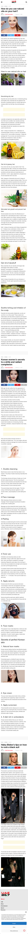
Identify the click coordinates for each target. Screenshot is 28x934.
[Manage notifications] (24, 930)
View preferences (14, 931)
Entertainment (4, 906)
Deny (14, 927)
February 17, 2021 (18, 14)
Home (2, 6)
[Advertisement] (14, 109)
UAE (2, 901)
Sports (2, 908)
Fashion (9, 742)
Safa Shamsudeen (9, 14)
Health (9, 6)
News (2, 904)
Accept (14, 923)
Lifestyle (5, 6)
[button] (26, 912)
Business (3, 910)
